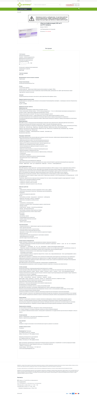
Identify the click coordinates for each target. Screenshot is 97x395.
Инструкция (48, 48)
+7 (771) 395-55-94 (70, 4)
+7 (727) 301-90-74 (70, 5)
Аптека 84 (19, 12)
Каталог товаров (23, 9)
